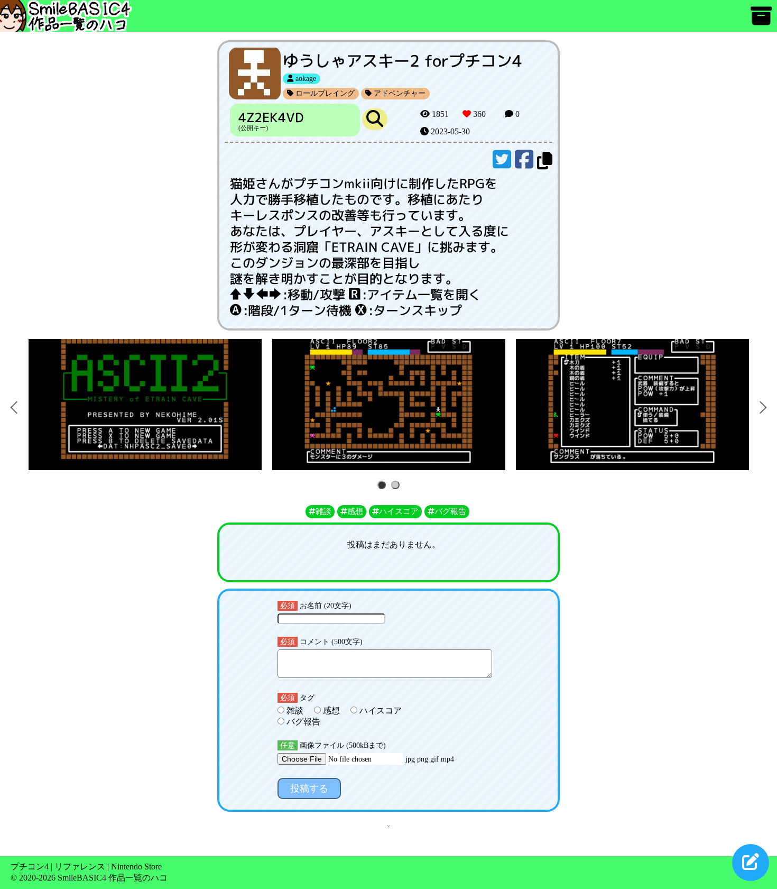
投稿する (309, 788)
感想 (331, 710)
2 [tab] (397, 485)
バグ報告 (302, 721)
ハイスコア (379, 710)
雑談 (295, 710)
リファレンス (79, 866)
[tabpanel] (145, 404)
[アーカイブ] (761, 20)
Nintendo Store (136, 866)
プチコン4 (30, 866)
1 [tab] (383, 485)
